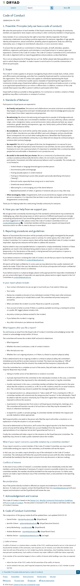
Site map (53, 577)
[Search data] (51, 8)
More (66, 8)
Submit (13, 8)
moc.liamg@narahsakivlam (29, 536)
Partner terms (41, 577)
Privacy (5, 577)
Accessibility (15, 577)
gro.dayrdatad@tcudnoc (11, 223)
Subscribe (32, 581)
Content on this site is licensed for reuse (26, 585)
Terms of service (28, 577)
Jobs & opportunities (47, 581)
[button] (21, 223)
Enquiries (8, 581)
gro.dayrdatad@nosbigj (28, 523)
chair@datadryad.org (60, 488)
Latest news (20, 581)
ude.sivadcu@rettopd (26, 519)
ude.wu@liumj (26, 527)
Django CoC (34, 500)
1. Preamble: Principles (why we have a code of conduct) (22, 572)
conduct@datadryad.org (34, 260)
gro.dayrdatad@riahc (29, 532)
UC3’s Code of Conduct (14, 503)
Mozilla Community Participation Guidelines (56, 500)
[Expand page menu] (78, 572)
